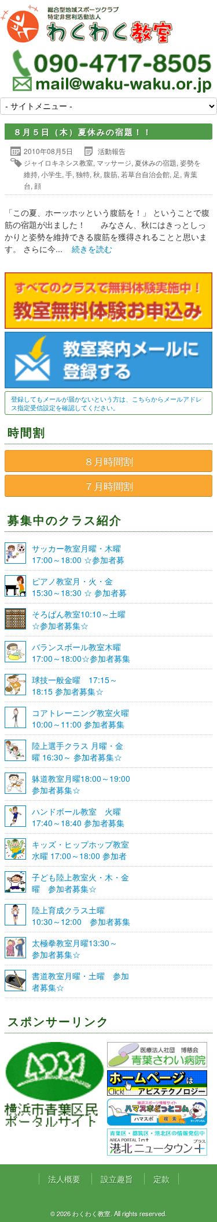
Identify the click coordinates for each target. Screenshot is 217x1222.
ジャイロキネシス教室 (58, 162)
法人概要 (64, 1178)
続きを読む (92, 248)
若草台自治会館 (145, 174)
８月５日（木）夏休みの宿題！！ (82, 131)
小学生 (51, 174)
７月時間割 (108, 486)
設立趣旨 (117, 1178)
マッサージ (114, 162)
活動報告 (112, 151)
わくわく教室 (87, 24)
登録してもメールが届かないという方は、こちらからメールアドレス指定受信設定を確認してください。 (106, 403)
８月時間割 (108, 461)
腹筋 (110, 174)
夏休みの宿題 (155, 162)
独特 (83, 174)
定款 (161, 1178)
